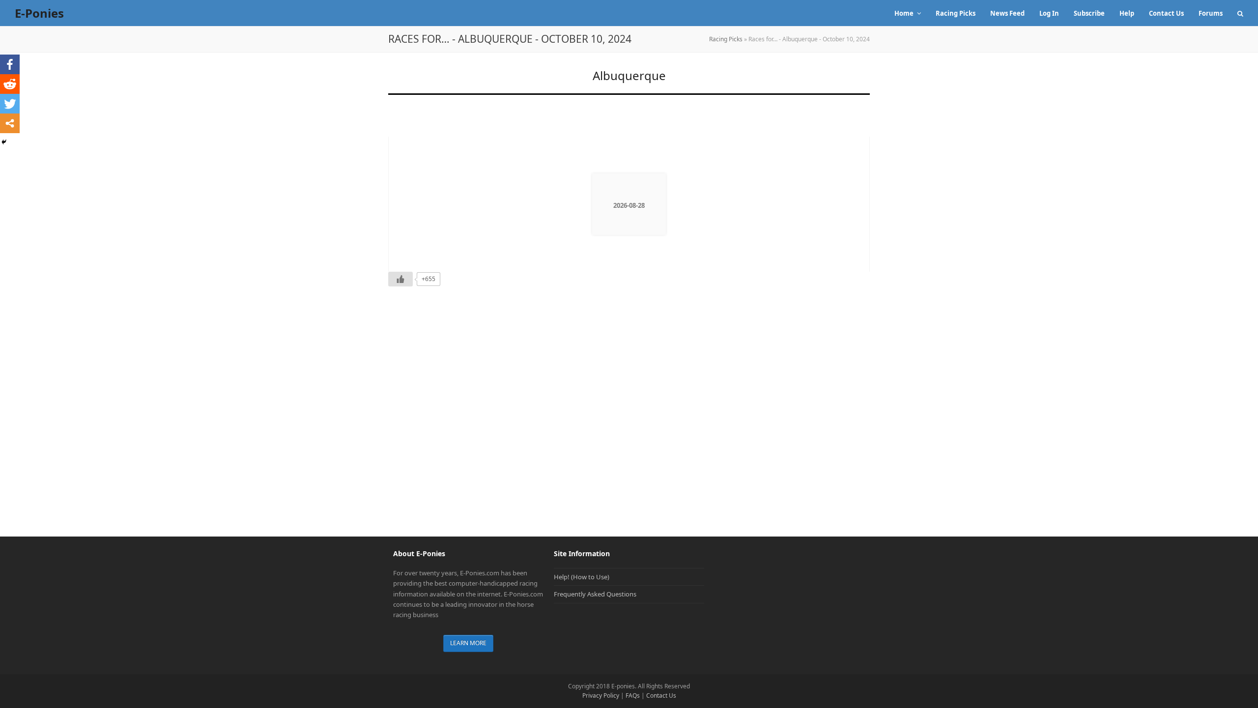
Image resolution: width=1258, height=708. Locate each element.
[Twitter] (10, 103)
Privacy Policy (600, 695)
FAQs (633, 695)
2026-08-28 (629, 205)
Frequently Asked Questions (595, 594)
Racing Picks (726, 39)
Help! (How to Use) (581, 576)
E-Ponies (39, 13)
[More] (10, 123)
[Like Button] (400, 279)
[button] (1240, 13)
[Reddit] (10, 84)
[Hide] (4, 142)
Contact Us (661, 695)
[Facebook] (10, 64)
